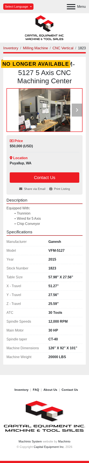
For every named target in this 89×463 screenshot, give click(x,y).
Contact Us (44, 177)
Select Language (16, 6)
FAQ (36, 389)
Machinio (64, 441)
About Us (50, 389)
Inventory (21, 389)
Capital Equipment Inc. (49, 447)
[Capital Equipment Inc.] (44, 416)
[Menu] (71, 6)
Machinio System (30, 441)
